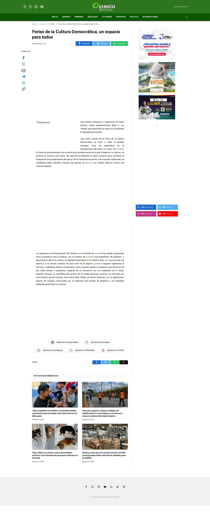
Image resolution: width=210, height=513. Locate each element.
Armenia (120, 149)
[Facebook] (23, 57)
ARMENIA (79, 17)
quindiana (97, 263)
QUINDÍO (66, 17)
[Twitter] (23, 64)
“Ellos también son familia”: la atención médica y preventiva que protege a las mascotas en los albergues (54, 413)
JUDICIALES (93, 17)
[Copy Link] (23, 88)
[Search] (186, 17)
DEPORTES (121, 17)
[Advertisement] (80, 83)
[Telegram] (23, 76)
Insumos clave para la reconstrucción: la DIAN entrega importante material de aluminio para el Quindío (104, 455)
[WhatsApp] (23, 82)
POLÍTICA (134, 17)
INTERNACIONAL (150, 17)
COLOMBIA (107, 17)
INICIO (55, 17)
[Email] (23, 70)
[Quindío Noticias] (105, 6)
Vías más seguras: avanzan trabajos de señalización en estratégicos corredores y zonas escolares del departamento (102, 413)
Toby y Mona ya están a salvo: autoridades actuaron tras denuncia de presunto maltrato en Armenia (55, 455)
